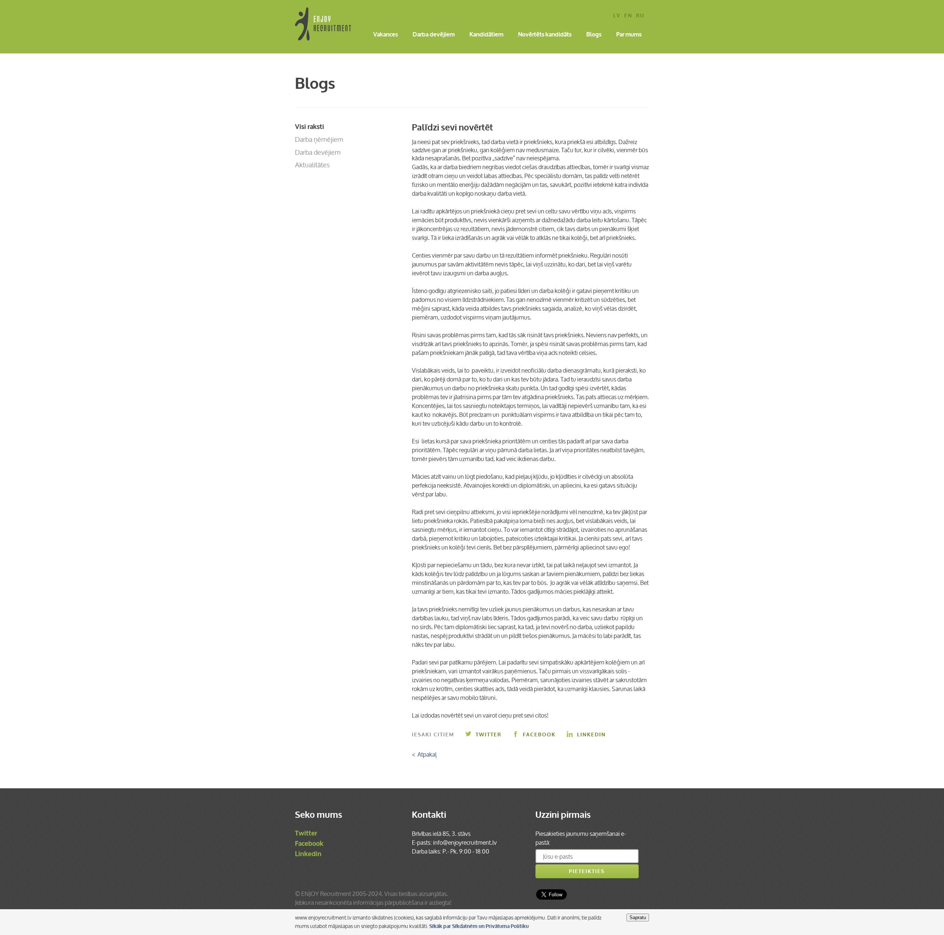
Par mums (629, 35)
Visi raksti (309, 127)
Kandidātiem (486, 35)
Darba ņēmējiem (319, 139)
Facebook (539, 734)
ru (640, 16)
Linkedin (591, 734)
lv (617, 16)
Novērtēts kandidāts (545, 35)
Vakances (385, 35)
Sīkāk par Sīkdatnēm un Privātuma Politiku (479, 926)
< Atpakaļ (424, 754)
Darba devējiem (434, 35)
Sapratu (637, 917)
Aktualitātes (312, 165)
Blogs (593, 35)
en (628, 16)
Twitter (489, 734)
